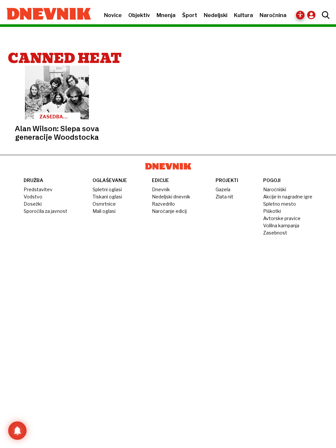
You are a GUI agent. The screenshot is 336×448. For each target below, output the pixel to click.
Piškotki (272, 211)
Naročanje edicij (169, 211)
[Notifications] (17, 430)
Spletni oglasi (107, 189)
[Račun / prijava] (313, 15)
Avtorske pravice (282, 218)
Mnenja (166, 15)
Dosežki (33, 204)
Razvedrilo (163, 204)
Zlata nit (224, 196)
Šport (189, 15)
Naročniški (274, 189)
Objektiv (139, 15)
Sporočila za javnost (45, 211)
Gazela (223, 189)
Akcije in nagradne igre (287, 196)
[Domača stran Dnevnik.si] (45, 14)
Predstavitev (38, 189)
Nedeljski (215, 15)
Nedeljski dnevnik (171, 196)
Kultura (243, 15)
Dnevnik (161, 189)
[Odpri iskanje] (324, 15)
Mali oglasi (104, 211)
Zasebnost (275, 232)
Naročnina (273, 15)
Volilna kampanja (281, 225)
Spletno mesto (279, 204)
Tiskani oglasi (107, 196)
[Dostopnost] (300, 15)
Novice (113, 15)
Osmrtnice (104, 204)
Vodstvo (33, 196)
